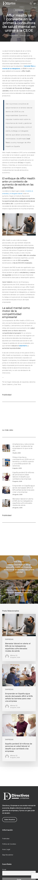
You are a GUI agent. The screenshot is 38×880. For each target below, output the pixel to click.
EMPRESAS (19, 10)
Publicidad (5, 838)
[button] (35, 4)
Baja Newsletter (7, 855)
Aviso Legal (6, 849)
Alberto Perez (13, 35)
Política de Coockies (9, 844)
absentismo (23, 346)
